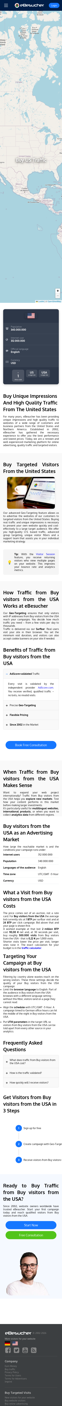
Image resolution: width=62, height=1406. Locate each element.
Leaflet (41, 301)
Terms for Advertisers (16, 1378)
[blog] (34, 1350)
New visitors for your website (20, 1397)
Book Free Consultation (31, 745)
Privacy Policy (12, 1372)
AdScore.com (45, 687)
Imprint (8, 1381)
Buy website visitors (15, 1400)
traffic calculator (31, 948)
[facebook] (9, 1350)
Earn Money (11, 1366)
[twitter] (17, 1350)
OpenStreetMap (54, 301)
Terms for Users (13, 1375)
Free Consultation (31, 1235)
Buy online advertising (16, 1403)
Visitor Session (45, 554)
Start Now (31, 1225)
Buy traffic (10, 1369)
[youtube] (26, 1350)
